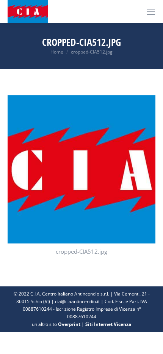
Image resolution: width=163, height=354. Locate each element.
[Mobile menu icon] (150, 11)
